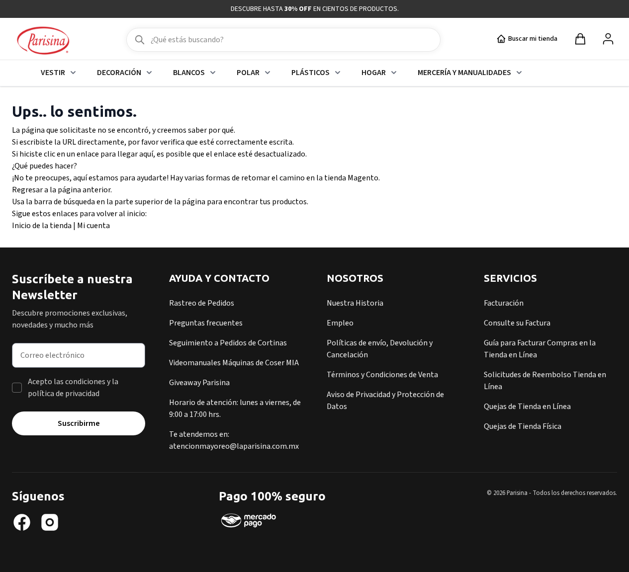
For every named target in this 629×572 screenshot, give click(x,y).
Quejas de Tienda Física (522, 426)
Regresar (27, 189)
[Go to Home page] (43, 41)
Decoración (119, 72)
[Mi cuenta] (608, 39)
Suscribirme (79, 423)
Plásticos (310, 72)
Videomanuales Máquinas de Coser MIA (234, 362)
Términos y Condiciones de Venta (382, 374)
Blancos (189, 72)
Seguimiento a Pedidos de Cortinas (228, 342)
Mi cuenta (93, 225)
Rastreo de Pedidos (201, 303)
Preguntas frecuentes (206, 323)
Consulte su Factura (517, 323)
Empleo (340, 323)
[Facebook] (22, 522)
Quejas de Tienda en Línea (527, 406)
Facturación (504, 303)
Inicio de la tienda (42, 225)
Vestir (53, 72)
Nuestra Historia (355, 303)
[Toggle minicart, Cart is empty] (580, 39)
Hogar (373, 72)
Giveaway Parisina (199, 382)
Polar (248, 72)
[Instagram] (50, 522)
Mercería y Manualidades (464, 72)
